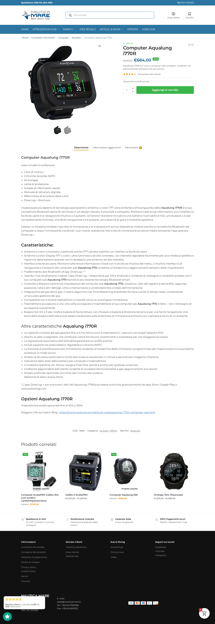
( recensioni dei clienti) (149, 74)
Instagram (161, 555)
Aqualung (135, 430)
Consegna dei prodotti (33, 552)
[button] (99, 46)
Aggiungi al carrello (165, 90)
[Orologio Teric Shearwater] (174, 471)
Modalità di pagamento (34, 557)
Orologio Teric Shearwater (168, 494)
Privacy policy (28, 567)
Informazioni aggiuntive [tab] (107, 147)
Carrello (189, 17)
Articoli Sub (117, 547)
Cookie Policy (28, 571)
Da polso (76, 37)
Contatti (25, 581)
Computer (63, 37)
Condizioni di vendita (32, 547)
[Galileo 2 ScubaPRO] (85, 471)
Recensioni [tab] (133, 147)
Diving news (117, 552)
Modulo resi (72, 556)
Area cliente (173, 17)
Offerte (113, 430)
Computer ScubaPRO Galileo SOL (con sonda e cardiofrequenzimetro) (40, 497)
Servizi (24, 576)
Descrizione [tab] (81, 147)
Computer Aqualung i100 (124, 494)
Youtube (159, 551)
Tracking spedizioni (76, 547)
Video (114, 557)
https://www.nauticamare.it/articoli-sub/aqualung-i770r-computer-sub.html (107, 412)
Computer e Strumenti (43, 37)
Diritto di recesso (30, 562)
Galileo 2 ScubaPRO (76, 494)
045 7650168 (185, 2)
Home (25, 37)
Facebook (160, 547)
